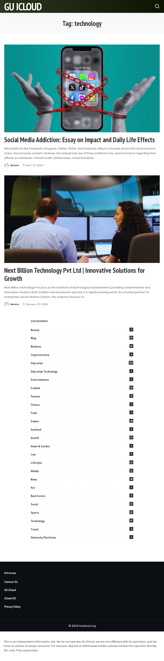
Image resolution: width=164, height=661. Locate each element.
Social (34, 504)
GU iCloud (23, 6)
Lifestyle (36, 463)
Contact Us (11, 582)
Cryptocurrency (40, 355)
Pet (33, 488)
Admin (14, 165)
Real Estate (38, 496)
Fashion (35, 388)
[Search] (157, 6)
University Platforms (43, 537)
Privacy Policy (12, 607)
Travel (34, 529)
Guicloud (36, 429)
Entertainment (40, 380)
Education (37, 363)
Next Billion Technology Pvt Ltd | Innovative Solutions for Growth (74, 274)
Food (34, 413)
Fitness (35, 405)
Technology (38, 521)
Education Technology (44, 371)
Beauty (35, 330)
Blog (33, 338)
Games (35, 421)
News (34, 479)
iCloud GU (10, 598)
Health (35, 438)
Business (36, 346)
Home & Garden (40, 446)
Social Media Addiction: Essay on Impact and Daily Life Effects (79, 139)
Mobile (35, 471)
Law (33, 454)
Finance (35, 396)
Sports (35, 513)
